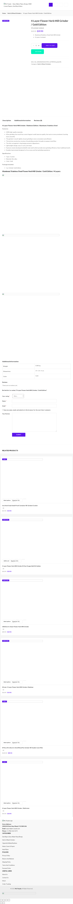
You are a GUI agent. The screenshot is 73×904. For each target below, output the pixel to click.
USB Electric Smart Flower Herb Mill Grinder (15, 626)
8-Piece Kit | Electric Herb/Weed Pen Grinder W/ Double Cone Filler (22, 748)
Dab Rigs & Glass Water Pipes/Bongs (12, 836)
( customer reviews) (37, 28)
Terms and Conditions (8, 865)
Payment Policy (6, 868)
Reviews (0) (38, 120)
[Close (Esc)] (1, 900)
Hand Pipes (5, 849)
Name (4, 401)
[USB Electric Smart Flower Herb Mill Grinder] (22, 580)
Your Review (6, 414)
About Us (5, 874)
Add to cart (50, 45)
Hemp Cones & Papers (8, 846)
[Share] (4, 900)
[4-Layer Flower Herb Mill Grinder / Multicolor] (22, 762)
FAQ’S (4, 881)
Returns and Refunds (8, 859)
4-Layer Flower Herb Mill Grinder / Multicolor (15, 808)
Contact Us (5, 877)
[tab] (7, 121)
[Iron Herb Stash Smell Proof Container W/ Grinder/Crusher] (22, 459)
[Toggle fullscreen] (6, 900)
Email (4, 406)
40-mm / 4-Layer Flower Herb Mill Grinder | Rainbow (17, 687)
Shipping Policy (6, 862)
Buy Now (38, 51)
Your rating (6, 396)
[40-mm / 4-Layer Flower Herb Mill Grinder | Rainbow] (22, 641)
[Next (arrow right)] (4, 903)
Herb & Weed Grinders (14, 13)
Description (7, 120)
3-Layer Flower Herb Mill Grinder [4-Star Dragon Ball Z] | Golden (21, 566)
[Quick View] (16, 559)
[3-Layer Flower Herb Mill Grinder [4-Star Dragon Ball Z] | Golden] (22, 520)
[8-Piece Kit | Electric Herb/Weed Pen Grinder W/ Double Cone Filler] (22, 702)
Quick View (13, 500)
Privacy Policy (6, 855)
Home (4, 13)
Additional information (22, 120)
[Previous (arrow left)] (1, 903)
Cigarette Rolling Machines (9, 843)
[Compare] (23, 559)
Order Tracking (6, 884)
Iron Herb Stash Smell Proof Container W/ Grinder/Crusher (20, 505)
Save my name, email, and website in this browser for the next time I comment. (27, 410)
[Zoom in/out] (9, 900)
